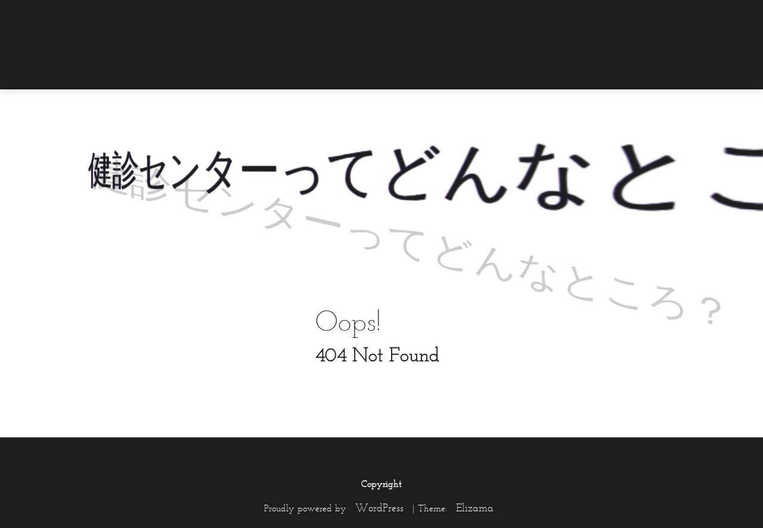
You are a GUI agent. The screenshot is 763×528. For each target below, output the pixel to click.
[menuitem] (688, 16)
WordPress (379, 507)
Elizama (475, 507)
